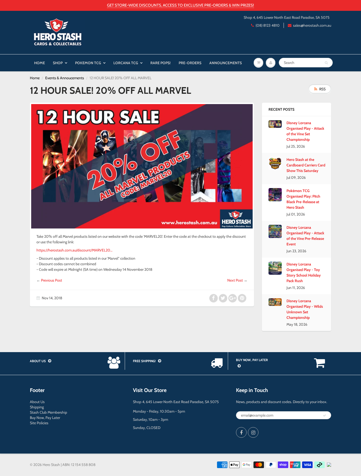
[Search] (326, 63)
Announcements (225, 62)
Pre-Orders (190, 62)
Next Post (235, 280)
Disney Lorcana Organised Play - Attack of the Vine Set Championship (305, 131)
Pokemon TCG (88, 62)
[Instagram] (253, 432)
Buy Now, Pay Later (45, 417)
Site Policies (39, 423)
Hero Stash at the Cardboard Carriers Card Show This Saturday (305, 165)
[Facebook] (241, 432)
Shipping (37, 407)
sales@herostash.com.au (312, 25)
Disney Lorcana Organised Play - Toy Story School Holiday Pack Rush (303, 272)
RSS (322, 89)
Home (39, 62)
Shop (58, 62)
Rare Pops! (160, 62)
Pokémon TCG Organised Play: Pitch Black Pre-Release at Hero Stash (303, 199)
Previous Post (51, 280)
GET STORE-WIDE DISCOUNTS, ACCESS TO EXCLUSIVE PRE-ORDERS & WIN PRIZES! (180, 5)
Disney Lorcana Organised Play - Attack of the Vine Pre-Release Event (305, 235)
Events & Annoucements (64, 78)
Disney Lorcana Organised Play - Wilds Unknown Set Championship (304, 309)
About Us (37, 401)
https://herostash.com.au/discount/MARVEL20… (74, 250)
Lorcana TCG (125, 62)
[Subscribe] (324, 415)
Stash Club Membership (48, 412)
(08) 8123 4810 (268, 25)
